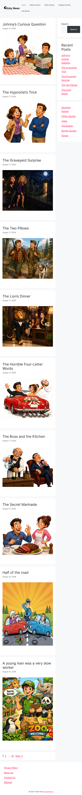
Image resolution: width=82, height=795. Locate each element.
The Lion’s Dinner (16, 296)
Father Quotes (49, 5)
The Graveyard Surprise (21, 160)
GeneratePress (48, 792)
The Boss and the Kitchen (23, 436)
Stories (64, 135)
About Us (8, 772)
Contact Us (9, 777)
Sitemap (8, 782)
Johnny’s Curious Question (24, 24)
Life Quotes (26, 11)
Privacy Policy (11, 767)
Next (19, 756)
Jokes (64, 121)
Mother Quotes (35, 5)
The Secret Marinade (19, 504)
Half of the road (15, 572)
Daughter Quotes (64, 5)
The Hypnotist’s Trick (19, 92)
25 (12, 756)
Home (24, 5)
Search (64, 24)
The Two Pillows (15, 228)
